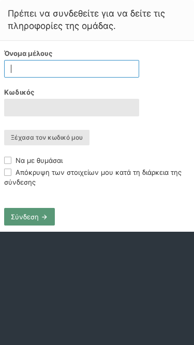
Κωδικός (19, 92)
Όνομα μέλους (28, 53)
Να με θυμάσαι (38, 160)
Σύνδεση (26, 217)
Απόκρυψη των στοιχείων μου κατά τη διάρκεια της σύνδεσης (93, 177)
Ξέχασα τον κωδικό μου (47, 137)
